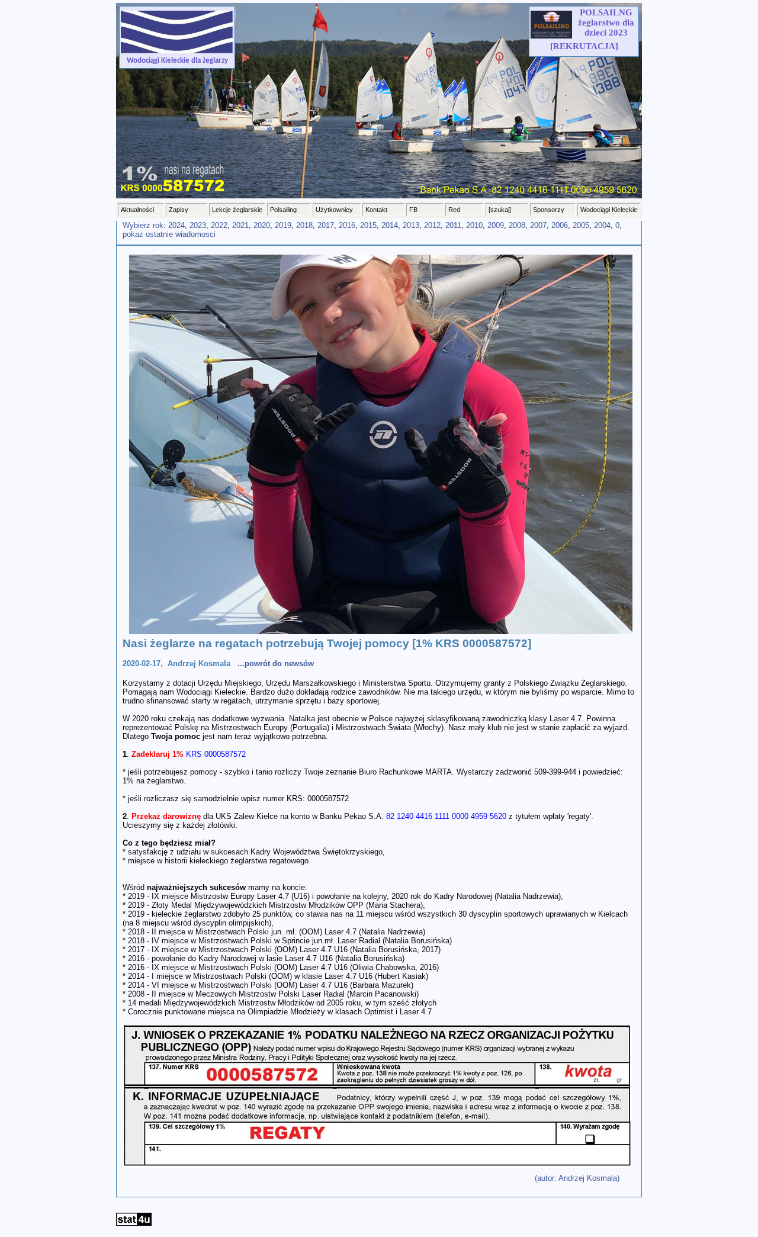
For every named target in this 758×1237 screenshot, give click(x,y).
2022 (219, 225)
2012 (432, 225)
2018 (304, 225)
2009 (495, 225)
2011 (453, 225)
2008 (517, 225)
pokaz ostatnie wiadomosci (169, 234)
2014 (389, 225)
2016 (347, 225)
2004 (602, 225)
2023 (198, 225)
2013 (411, 225)
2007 (538, 225)
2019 (283, 225)
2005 (581, 225)
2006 (559, 225)
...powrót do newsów (275, 663)
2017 (325, 225)
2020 (261, 225)
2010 (474, 225)
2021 (240, 225)
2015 (368, 225)
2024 (176, 225)
